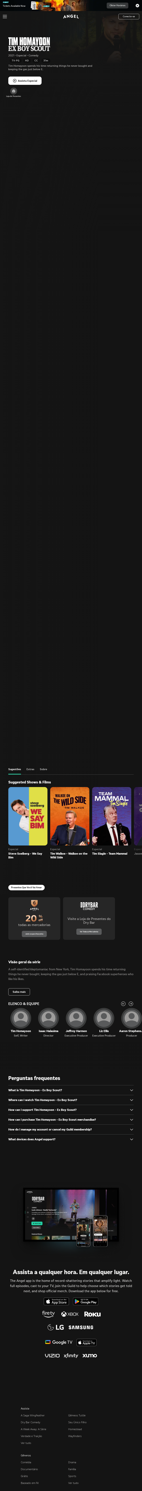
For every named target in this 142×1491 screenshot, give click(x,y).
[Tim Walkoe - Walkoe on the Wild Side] (69, 816)
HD (27, 60)
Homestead (75, 1429)
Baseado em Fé (30, 1483)
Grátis (24, 1476)
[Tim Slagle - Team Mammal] (111, 816)
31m (45, 60)
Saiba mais (19, 991)
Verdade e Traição (31, 1436)
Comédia (26, 1462)
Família (72, 1469)
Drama (72, 1462)
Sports (72, 1476)
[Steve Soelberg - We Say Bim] (27, 816)
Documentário (29, 1469)
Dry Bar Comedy (30, 1422)
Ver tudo (26, 1443)
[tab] (14, 771)
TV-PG (16, 60)
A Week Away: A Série (33, 1429)
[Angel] (71, 16)
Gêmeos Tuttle (77, 1415)
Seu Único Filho (77, 1422)
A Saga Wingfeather (33, 1415)
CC (36, 60)
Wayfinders (75, 1436)
